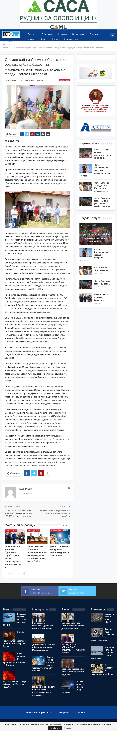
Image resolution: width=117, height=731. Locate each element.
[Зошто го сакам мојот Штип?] (97, 617)
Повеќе (67, 728)
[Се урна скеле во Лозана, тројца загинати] (67, 684)
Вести (31, 34)
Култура (62, 34)
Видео (55, 39)
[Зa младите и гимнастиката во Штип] (97, 668)
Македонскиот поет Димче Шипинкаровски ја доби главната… (72, 626)
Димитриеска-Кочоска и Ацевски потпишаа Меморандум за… (43, 647)
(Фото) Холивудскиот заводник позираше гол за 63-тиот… (94, 170)
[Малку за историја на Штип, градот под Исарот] (97, 650)
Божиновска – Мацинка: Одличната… (101, 297)
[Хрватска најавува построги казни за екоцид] (9, 617)
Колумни (93, 34)
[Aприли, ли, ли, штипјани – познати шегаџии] (97, 632)
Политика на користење (37, 712)
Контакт (82, 712)
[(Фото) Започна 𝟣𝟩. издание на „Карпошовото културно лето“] (85, 186)
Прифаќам (55, 728)
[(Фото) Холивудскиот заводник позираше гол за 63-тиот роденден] (85, 168)
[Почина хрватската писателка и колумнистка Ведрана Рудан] (9, 635)
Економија (47, 34)
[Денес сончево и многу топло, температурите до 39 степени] (60, 536)
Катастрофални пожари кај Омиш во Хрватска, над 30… (14, 684)
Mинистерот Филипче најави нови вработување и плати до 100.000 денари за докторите (19, 513)
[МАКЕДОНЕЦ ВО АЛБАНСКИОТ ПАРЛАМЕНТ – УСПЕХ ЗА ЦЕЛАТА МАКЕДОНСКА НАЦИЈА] (67, 638)
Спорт (31, 39)
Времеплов (78, 34)
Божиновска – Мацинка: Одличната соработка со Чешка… (43, 626)
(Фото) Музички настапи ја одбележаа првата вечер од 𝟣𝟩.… (96, 238)
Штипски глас (71, 39)
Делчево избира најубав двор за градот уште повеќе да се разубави (55, 513)
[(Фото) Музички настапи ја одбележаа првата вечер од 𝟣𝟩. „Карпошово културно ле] (85, 153)
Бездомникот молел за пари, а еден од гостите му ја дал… (72, 671)
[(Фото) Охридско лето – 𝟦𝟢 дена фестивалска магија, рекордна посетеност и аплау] (85, 201)
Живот (43, 39)
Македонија (64, 80)
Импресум (64, 712)
